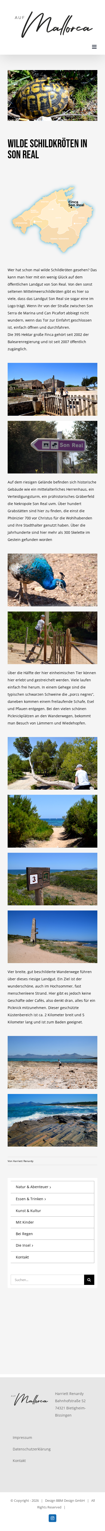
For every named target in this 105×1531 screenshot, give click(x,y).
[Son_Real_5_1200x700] (52, 738)
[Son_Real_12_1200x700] (52, 555)
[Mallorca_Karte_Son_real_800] (52, 180)
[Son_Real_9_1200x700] (52, 1037)
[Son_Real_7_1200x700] (52, 796)
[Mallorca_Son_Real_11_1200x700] (52, 854)
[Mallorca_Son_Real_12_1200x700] (52, 912)
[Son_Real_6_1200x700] (52, 613)
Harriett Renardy (23, 1161)
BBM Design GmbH (70, 1500)
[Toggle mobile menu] (94, 47)
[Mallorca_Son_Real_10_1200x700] (52, 1095)
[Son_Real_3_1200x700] (52, 364)
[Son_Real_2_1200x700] (52, 422)
